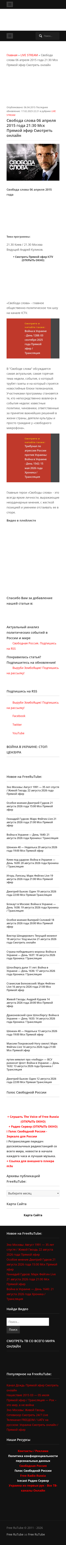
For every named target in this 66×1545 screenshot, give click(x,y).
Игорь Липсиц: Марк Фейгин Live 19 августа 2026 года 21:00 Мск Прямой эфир (30, 879)
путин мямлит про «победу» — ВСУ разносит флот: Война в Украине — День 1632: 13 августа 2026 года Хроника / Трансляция (33, 1064)
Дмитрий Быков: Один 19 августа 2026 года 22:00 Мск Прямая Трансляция (31, 893)
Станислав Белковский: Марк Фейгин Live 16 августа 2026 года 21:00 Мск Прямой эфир (31, 987)
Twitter (17, 724)
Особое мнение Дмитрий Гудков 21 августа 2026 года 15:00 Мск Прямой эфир (30, 806)
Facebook (18, 716)
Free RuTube (15, 1534)
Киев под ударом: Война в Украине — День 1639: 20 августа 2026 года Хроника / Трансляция (32, 863)
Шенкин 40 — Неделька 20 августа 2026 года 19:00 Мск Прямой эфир (32, 848)
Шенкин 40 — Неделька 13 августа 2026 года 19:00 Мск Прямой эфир (32, 1032)
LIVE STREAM (29, 55)
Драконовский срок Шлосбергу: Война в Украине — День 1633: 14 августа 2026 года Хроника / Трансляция (33, 1018)
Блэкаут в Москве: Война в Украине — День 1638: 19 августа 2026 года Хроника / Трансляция (32, 907)
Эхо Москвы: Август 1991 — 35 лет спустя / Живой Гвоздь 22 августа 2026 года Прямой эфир (33, 790)
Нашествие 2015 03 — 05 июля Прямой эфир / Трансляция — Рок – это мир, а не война (31, 1400)
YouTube (18, 733)
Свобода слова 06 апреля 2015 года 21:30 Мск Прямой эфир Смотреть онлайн (31, 128)
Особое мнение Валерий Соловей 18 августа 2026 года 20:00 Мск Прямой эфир (30, 923)
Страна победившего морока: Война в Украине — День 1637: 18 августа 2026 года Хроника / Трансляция (31, 955)
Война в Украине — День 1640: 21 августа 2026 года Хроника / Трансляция (32, 836)
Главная (12, 55)
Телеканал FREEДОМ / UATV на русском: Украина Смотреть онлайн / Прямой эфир (32, 1425)
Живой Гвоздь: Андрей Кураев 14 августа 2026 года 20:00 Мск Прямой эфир (30, 1003)
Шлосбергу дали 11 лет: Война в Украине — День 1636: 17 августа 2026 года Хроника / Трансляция (31, 971)
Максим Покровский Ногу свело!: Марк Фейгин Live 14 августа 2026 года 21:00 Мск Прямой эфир (32, 1047)
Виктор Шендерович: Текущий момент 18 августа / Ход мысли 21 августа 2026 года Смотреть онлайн (32, 939)
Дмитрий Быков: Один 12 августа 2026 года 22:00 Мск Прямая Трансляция (31, 1080)
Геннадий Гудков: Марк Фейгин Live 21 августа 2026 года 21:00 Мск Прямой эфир (31, 822)
